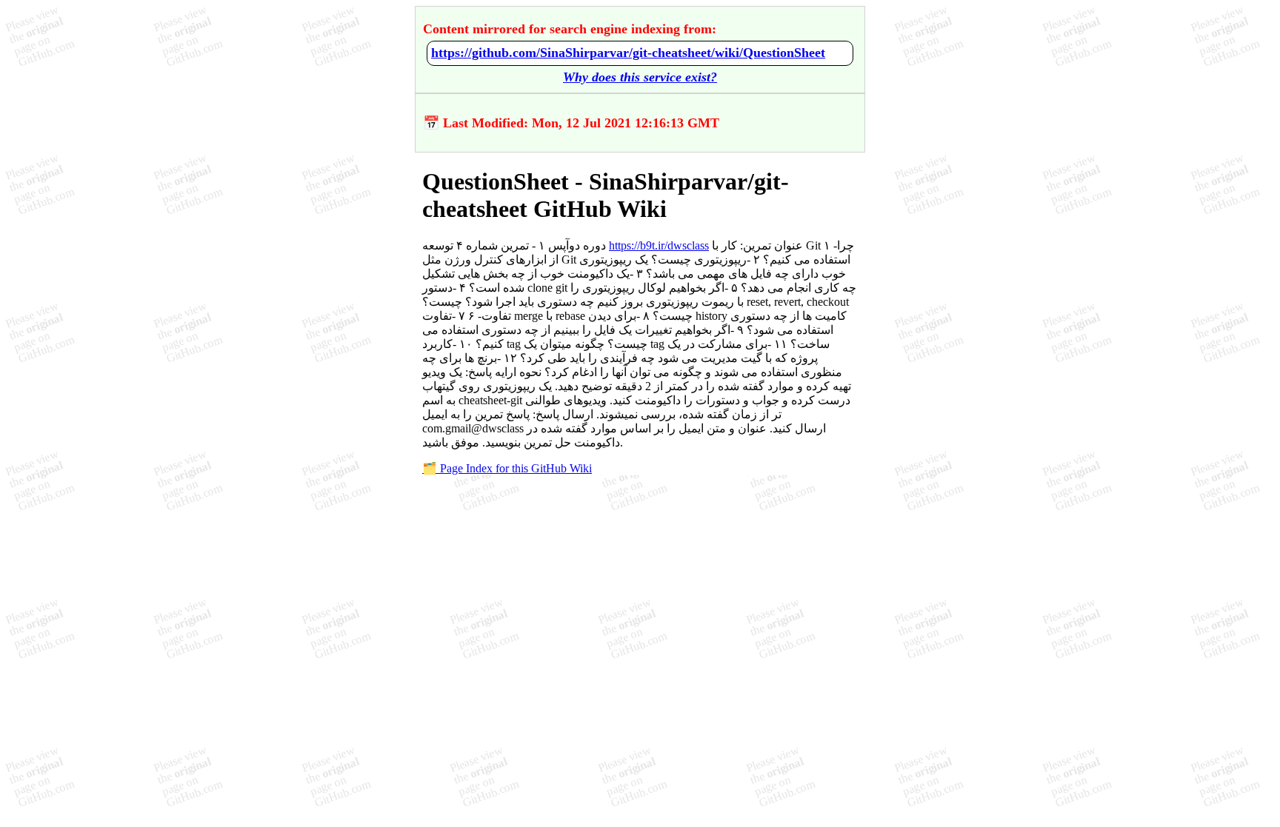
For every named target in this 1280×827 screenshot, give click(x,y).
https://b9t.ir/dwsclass (659, 245)
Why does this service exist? (640, 77)
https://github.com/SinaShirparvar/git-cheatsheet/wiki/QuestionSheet (628, 52)
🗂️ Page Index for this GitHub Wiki (507, 468)
